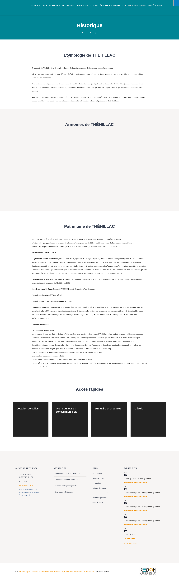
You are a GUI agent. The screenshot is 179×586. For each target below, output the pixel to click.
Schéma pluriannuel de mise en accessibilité (79, 572)
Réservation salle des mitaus (135, 482)
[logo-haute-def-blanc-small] (148, 568)
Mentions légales (24, 572)
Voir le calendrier (130, 543)
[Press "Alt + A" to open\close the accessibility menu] (176, 3)
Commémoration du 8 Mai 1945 (67, 480)
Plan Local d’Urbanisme (64, 492)
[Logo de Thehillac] (16, 4)
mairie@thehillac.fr (26, 485)
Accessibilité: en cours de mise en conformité (47, 572)
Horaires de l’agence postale (66, 486)
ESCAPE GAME (130, 538)
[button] (28, 9)
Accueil (85, 33)
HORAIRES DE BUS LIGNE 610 (67, 473)
